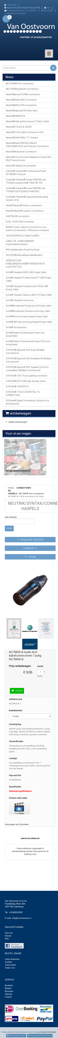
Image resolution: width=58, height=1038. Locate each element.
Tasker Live (10, 968)
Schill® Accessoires (16, 327)
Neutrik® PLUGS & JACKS (19, 127)
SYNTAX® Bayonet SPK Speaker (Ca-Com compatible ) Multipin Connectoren (27, 369)
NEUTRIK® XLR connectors (31, 493)
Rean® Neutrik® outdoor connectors (25, 211)
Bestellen (9, 985)
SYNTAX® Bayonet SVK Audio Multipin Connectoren (25, 351)
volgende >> (30, 548)
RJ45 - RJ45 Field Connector (20, 221)
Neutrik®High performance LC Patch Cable (27, 121)
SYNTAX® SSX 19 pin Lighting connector (26, 375)
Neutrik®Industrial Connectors (21, 151)
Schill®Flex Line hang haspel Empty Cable (27, 316)
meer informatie (48, 1032)
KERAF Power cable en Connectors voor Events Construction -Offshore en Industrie (27, 229)
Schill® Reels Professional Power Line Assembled (25, 334)
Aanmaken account (15, 13)
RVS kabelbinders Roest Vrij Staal (22, 249)
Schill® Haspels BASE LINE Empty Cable (26, 272)
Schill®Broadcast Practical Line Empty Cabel (28, 305)
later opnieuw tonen (17, 1035)
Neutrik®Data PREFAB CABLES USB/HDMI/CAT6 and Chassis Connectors (27, 145)
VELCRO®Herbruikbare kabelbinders (24, 255)
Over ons (9, 933)
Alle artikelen (11, 517)
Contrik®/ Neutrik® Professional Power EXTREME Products (26, 173)
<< (30, 539)
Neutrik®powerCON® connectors (23, 94)
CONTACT (32, 10)
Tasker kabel (10, 965)
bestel (18, 690)
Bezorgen (9, 991)
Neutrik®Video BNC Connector (21, 100)
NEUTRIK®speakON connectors (22, 89)
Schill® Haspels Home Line (19, 300)
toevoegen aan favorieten (17, 824)
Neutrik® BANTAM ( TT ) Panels (22, 137)
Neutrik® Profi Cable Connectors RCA (25, 132)
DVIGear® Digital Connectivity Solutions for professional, (27, 402)
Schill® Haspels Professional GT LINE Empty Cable (28, 279)
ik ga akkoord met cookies (41, 1035)
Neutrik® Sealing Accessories (21, 165)
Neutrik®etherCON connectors (21, 105)
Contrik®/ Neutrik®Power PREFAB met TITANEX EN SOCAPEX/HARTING (25, 190)
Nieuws (8, 936)
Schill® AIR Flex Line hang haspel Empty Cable (29, 322)
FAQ (49, 8)
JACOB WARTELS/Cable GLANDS (22, 235)
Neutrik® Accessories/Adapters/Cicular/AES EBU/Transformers (29, 159)
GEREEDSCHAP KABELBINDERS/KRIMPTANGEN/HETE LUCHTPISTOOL (25, 263)
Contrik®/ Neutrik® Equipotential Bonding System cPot (27, 198)
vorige (32, 556)
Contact (8, 997)
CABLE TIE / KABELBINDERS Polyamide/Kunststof (20, 243)
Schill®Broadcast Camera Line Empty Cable (28, 311)
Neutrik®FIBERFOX (15, 116)
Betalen (8, 988)
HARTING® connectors (18, 216)
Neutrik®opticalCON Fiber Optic (22, 110)
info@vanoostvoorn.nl (18, 470)
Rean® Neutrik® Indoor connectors (24, 205)
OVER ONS (12, 5)
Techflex (8, 962)
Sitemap (8, 994)
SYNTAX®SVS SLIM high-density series (26, 381)
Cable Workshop (12, 959)
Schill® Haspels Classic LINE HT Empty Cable (29, 295)
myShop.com (35, 838)
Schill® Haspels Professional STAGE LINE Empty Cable (27, 288)
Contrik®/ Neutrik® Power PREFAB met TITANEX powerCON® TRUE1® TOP (26, 181)
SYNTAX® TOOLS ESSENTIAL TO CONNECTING (23, 393)
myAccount (47, 10)
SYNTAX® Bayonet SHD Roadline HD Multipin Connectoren (29, 360)
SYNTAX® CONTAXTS (17, 386)
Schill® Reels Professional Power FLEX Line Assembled (28, 343)
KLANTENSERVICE (15, 10)
